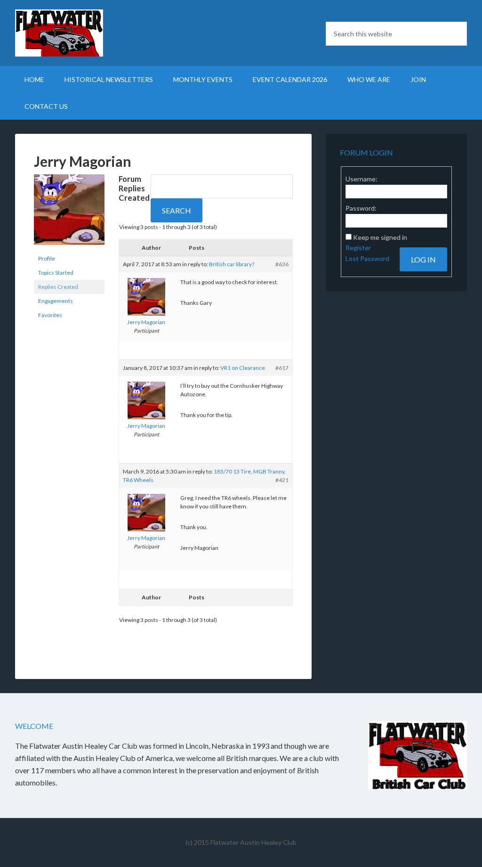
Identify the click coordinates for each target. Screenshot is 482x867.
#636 (282, 264)
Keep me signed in (380, 237)
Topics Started (55, 272)
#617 (282, 367)
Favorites (50, 315)
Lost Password (367, 258)
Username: (361, 179)
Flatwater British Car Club (95, 33)
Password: (361, 208)
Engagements (55, 300)
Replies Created (58, 286)
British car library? (231, 264)
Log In (423, 259)
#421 (282, 479)
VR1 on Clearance (242, 367)
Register (358, 248)
